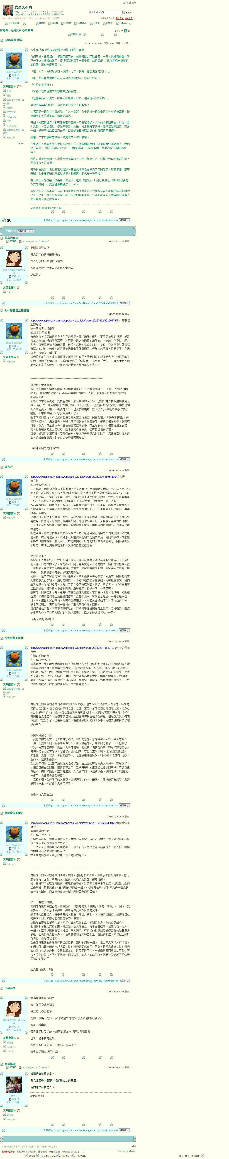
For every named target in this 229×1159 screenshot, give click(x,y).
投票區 (54, 23)
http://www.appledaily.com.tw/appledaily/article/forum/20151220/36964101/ (73, 476)
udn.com (132, 1151)
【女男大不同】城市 (42, 18)
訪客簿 (109, 23)
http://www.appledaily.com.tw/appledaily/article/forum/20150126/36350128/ (73, 822)
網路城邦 (131, 2)
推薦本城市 (31, 14)
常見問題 (32, 1152)
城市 (10, 18)
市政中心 (125, 23)
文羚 (9, 121)
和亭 (61, 12)
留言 (8, 78)
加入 (187, 1156)
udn (4, 18)
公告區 (96, 23)
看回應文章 (76, 34)
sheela (54, 12)
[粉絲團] (26, 1155)
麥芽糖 (10, 108)
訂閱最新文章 (58, 14)
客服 (77, 1152)
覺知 (9, 95)
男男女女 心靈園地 (22, 30)
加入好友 (17, 78)
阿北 (9, 91)
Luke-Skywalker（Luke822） (36, 241)
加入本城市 (20, 14)
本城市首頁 (13, 23)
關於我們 (21, 1152)
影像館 (67, 23)
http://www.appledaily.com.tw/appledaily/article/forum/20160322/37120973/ (73, 320)
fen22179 (11, 117)
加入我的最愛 (44, 14)
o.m (40, 12)
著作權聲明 (54, 1152)
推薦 (127, 43)
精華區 (41, 23)
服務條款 (42, 1152)
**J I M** (24, 12)
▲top (133, 1146)
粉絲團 (32, 1156)
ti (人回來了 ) (13, 126)
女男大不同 (23, 7)
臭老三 (14, 1096)
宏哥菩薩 (11, 112)
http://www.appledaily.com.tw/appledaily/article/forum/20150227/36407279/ (73, 647)
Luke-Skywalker (14, 72)
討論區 (29, 23)
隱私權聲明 (67, 1152)
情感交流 (18, 18)
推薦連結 (81, 23)
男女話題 (27, 18)
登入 (181, 1156)
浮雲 (46, 12)
